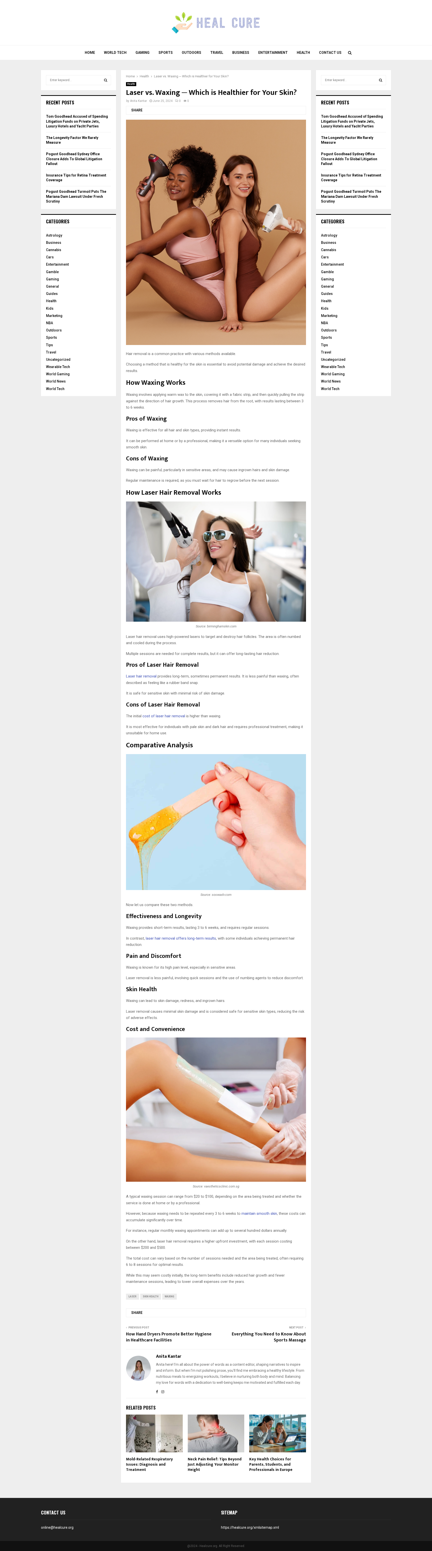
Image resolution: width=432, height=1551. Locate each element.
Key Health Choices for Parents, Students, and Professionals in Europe (270, 1464)
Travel (216, 53)
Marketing (54, 316)
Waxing (169, 1296)
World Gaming (58, 374)
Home (90, 53)
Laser (132, 1296)
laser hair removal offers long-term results (181, 938)
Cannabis (53, 250)
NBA (49, 323)
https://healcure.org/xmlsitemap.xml (250, 1527)
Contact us (330, 53)
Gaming (143, 53)
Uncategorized (58, 360)
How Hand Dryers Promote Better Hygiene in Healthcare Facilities (169, 1337)
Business (240, 53)
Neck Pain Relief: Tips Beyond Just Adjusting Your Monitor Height (215, 1464)
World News (56, 381)
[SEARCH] (105, 80)
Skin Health (150, 1296)
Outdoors (191, 53)
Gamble (52, 272)
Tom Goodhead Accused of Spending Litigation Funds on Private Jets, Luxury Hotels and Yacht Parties (77, 121)
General (52, 286)
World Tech (115, 53)
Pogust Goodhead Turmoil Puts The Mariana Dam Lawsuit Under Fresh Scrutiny (76, 196)
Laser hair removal (141, 676)
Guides (52, 294)
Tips (49, 345)
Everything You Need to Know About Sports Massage (269, 1337)
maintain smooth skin (259, 1213)
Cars (50, 257)
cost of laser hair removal (163, 716)
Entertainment (273, 53)
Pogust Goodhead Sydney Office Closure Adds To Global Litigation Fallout (74, 159)
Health (303, 53)
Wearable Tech (58, 367)
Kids (50, 308)
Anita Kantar (138, 101)
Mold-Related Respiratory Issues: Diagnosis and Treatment (149, 1464)
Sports (165, 53)
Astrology (54, 235)
